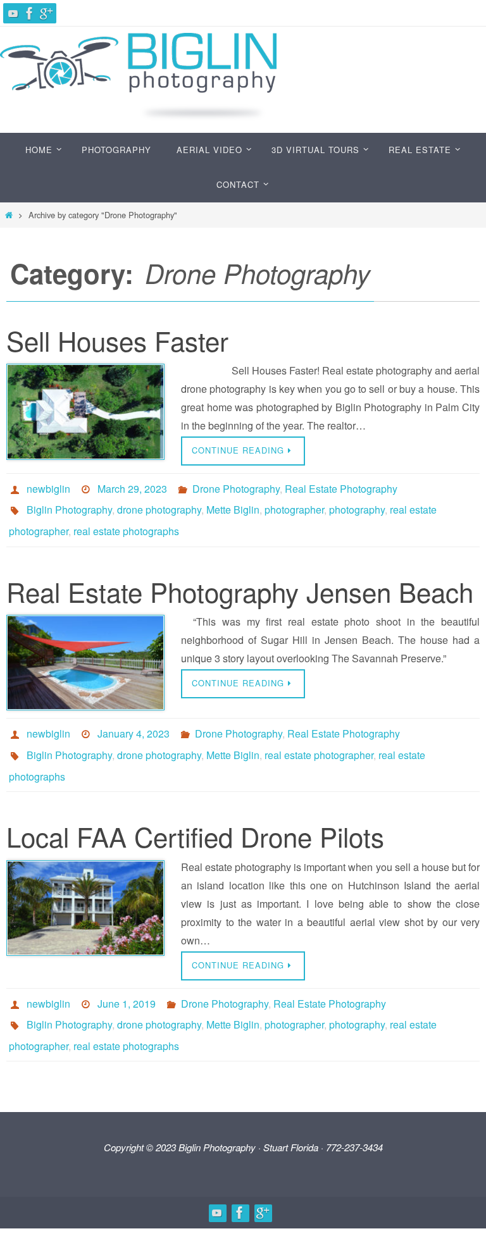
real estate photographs (126, 522)
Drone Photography (236, 486)
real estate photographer (319, 739)
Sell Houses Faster (117, 340)
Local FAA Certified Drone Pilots (195, 815)
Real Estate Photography (341, 486)
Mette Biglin (232, 504)
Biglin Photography (69, 504)
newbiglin (48, 486)
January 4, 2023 (133, 721)
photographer (294, 504)
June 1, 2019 (126, 980)
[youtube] (13, 13)
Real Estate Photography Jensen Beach (239, 581)
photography (357, 504)
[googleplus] (46, 13)
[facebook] (30, 13)
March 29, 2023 (132, 486)
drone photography (159, 504)
